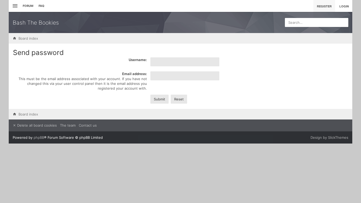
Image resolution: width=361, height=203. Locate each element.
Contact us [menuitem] (88, 125)
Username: (138, 60)
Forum (28, 6)
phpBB (39, 137)
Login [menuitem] (344, 6)
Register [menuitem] (324, 6)
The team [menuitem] (68, 125)
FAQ (41, 6)
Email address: (134, 74)
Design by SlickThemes (329, 137)
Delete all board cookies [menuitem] (36, 125)
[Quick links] (14, 6)
